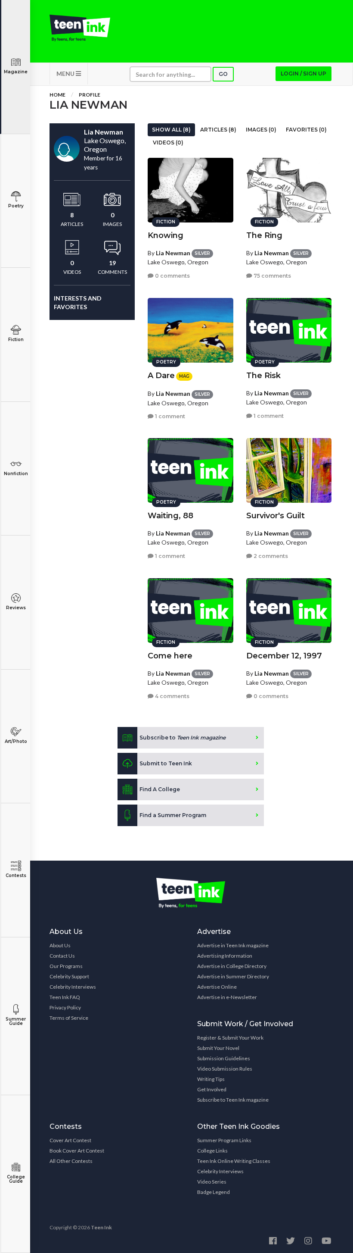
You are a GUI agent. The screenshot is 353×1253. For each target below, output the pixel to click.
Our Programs (66, 966)
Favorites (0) (306, 129)
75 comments (271, 276)
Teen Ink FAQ (65, 997)
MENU (66, 73)
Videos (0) (168, 142)
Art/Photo (16, 741)
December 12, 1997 (284, 656)
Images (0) (261, 129)
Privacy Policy (65, 1007)
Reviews (16, 608)
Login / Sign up (303, 73)
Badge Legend (213, 1192)
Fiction (16, 339)
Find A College (159, 789)
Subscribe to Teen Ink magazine (233, 1099)
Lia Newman (173, 253)
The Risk (263, 375)
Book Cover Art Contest (77, 1150)
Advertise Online (217, 987)
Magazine (16, 72)
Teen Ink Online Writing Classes (233, 1161)
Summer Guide (16, 1021)
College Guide (16, 1179)
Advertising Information (224, 955)
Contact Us (62, 955)
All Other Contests (71, 1161)
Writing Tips (211, 1079)
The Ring (264, 235)
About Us (60, 945)
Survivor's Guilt (275, 515)
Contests (16, 875)
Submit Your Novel (218, 1048)
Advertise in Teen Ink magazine (233, 945)
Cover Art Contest (70, 1140)
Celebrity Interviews (73, 987)
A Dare (161, 375)
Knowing (165, 235)
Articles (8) (218, 129)
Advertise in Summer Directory (233, 976)
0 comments (172, 276)
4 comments (171, 696)
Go (223, 74)
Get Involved (211, 1089)
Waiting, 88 (170, 515)
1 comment (169, 416)
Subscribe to (182, 737)
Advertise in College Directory (231, 966)
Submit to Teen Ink (165, 763)
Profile (89, 94)
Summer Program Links (224, 1140)
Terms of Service (69, 1018)
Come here (170, 656)
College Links (212, 1150)
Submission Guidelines (223, 1058)
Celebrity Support (69, 976)
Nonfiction (16, 473)
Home (57, 94)
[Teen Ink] (80, 28)
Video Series (211, 1181)
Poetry (16, 206)
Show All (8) (171, 129)
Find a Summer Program (172, 815)
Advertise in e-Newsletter (227, 997)
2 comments (270, 556)
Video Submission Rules (224, 1068)
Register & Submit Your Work (230, 1037)
